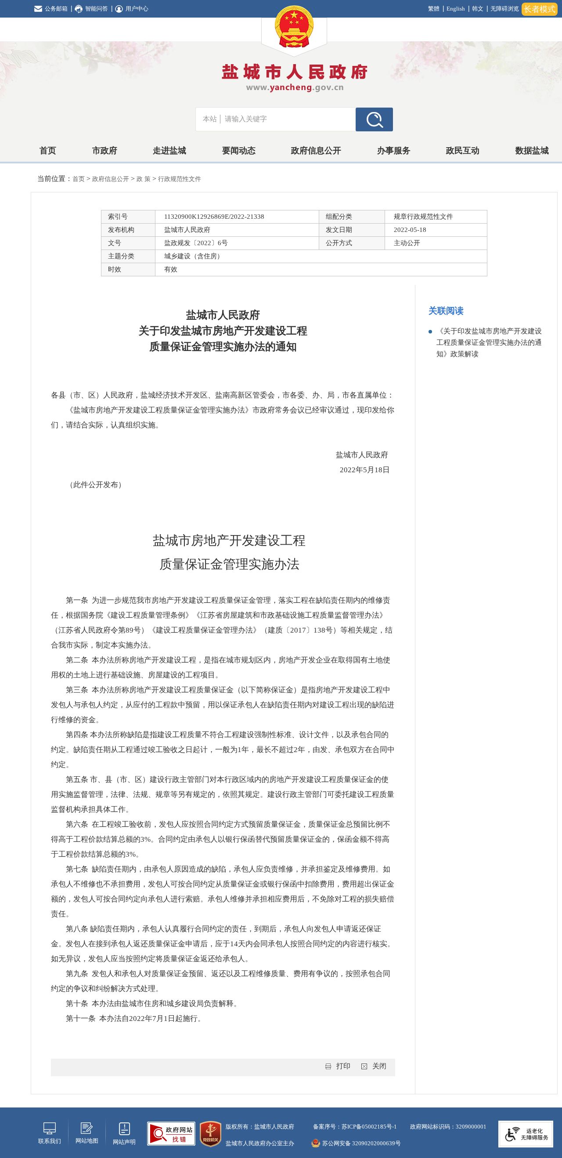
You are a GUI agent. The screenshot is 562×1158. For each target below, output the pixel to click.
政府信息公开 (316, 150)
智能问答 (96, 8)
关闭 (379, 1066)
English (456, 8)
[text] (288, 119)
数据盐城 (532, 150)
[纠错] (171, 1132)
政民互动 (462, 150)
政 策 (144, 179)
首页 (48, 150)
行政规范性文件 (179, 179)
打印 (343, 1066)
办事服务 (394, 150)
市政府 (104, 150)
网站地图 (87, 1140)
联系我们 (49, 1141)
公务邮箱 (56, 8)
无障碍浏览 (504, 8)
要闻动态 (239, 150)
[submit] (374, 119)
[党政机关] (210, 1133)
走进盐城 (169, 150)
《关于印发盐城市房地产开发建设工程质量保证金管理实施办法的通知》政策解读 (489, 342)
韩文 (477, 8)
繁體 (434, 8)
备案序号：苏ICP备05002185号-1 (354, 1126)
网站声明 (124, 1142)
